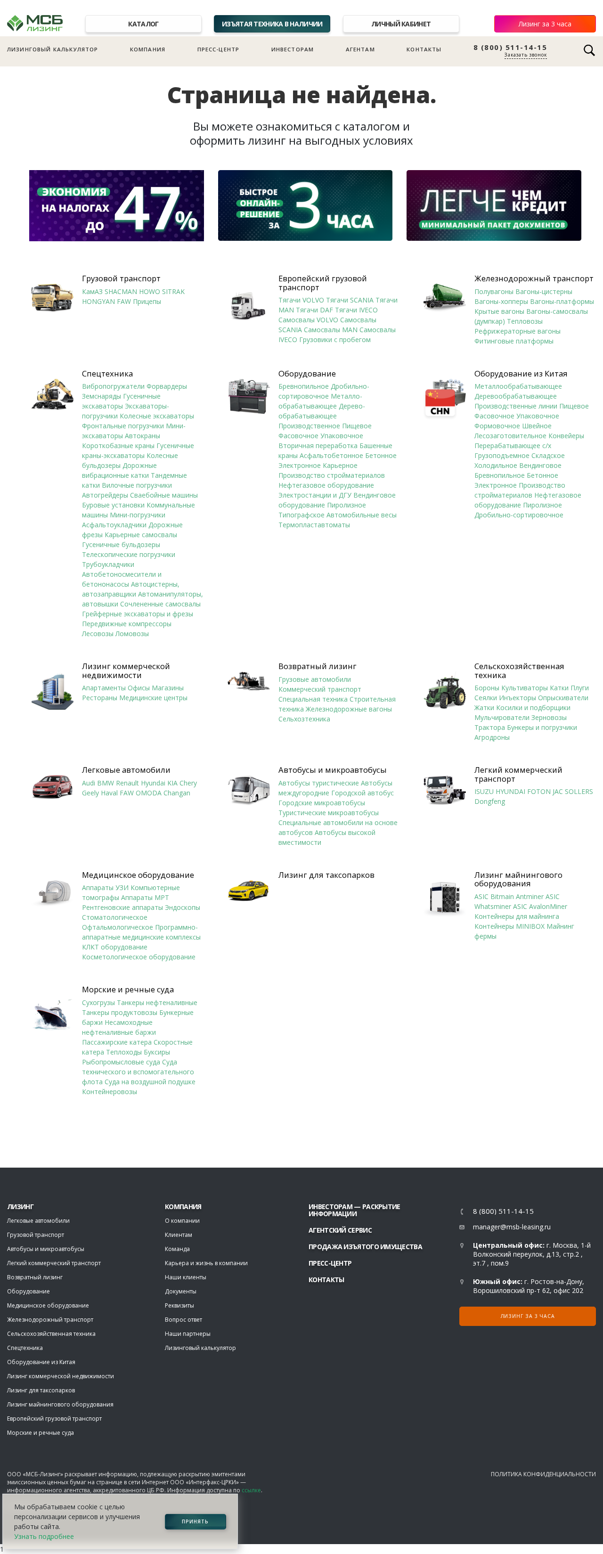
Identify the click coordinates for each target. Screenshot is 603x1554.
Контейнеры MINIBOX (509, 926)
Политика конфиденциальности (543, 1474)
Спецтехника (107, 373)
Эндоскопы (182, 907)
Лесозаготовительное (510, 435)
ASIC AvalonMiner (540, 906)
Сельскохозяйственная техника (519, 670)
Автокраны (142, 435)
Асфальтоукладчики (114, 524)
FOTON (539, 791)
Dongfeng (489, 801)
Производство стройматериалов (331, 475)
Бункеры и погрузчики (542, 727)
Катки (559, 687)
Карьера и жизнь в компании (206, 1263)
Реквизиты (179, 1305)
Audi (88, 782)
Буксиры (157, 1051)
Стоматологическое (114, 917)
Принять (195, 1521)
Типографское (301, 514)
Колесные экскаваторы (157, 415)
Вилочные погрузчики (137, 485)
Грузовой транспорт (121, 278)
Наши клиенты (185, 1277)
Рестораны (99, 697)
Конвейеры (566, 435)
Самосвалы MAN (331, 329)
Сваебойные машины (164, 495)
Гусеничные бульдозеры (121, 544)
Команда (177, 1249)
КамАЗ (92, 291)
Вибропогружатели (113, 386)
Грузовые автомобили (314, 679)
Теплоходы (124, 1051)
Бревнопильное (303, 386)
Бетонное (381, 455)
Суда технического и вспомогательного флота (138, 1071)
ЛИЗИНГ (20, 1206)
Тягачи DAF (314, 309)
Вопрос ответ (183, 1320)
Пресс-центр (218, 49)
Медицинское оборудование (138, 875)
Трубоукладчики (108, 564)
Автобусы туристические (318, 782)
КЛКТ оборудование (114, 946)
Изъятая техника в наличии (272, 23)
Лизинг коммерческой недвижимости (126, 670)
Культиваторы (524, 687)
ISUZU (484, 791)
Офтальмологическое (117, 927)
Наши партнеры (188, 1334)
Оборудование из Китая (521, 373)
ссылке (251, 1490)
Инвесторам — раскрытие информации (354, 1210)
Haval (109, 792)
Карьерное (340, 465)
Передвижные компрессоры (126, 623)
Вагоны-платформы (562, 301)
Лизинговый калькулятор (52, 49)
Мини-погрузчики (137, 514)
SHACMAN (121, 291)
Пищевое (357, 425)
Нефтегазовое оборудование (326, 485)
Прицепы (147, 301)
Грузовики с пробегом (335, 339)
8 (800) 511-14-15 (510, 47)
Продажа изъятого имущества (365, 1246)
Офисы (139, 687)
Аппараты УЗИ (105, 887)
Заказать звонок (526, 54)
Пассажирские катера (117, 1042)
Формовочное (497, 425)
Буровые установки (113, 504)
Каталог (143, 23)
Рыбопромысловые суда (121, 1061)
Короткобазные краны (118, 445)
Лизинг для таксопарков (326, 875)
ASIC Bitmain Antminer (509, 896)
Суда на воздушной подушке (150, 1081)
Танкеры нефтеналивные (157, 1002)
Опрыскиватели (563, 697)
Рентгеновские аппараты (122, 907)
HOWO (149, 291)
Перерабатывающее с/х (512, 445)
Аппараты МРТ (145, 897)
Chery (188, 782)
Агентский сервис (340, 1230)
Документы (180, 1291)
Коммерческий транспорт (319, 689)
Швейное (537, 425)
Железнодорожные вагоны (349, 708)
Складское (548, 455)
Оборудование (307, 373)
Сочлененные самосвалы (160, 603)
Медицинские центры (153, 697)
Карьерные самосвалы (141, 534)
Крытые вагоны (499, 311)
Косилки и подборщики (533, 707)
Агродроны (492, 737)
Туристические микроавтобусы (328, 812)
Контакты (424, 49)
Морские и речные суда (128, 989)
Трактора (489, 727)
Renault (127, 782)
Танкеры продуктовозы (119, 1012)
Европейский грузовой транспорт (322, 283)
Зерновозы (549, 717)
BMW (105, 782)
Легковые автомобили (126, 770)
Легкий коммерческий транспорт (518, 774)
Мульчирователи (502, 717)
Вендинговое (540, 465)
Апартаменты (104, 687)
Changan (176, 792)
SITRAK (173, 291)
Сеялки (485, 697)
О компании (182, 1221)
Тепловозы (525, 321)
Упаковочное (341, 435)
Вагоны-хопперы (501, 301)
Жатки (484, 707)
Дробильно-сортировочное (518, 514)
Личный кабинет (401, 23)
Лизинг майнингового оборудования (518, 879)
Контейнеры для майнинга (516, 916)
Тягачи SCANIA (350, 299)
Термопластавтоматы (314, 524)
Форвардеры (167, 386)
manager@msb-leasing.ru (512, 1226)
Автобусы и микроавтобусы (332, 770)
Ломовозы (132, 633)
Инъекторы (517, 697)
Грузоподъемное (502, 455)
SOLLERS (579, 791)
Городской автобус (362, 792)
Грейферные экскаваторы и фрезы (137, 613)
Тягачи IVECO (356, 309)
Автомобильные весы (361, 514)
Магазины (168, 687)
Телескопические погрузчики (128, 554)
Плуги (579, 687)
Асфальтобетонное (331, 455)
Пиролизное (346, 504)
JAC (558, 791)
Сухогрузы (98, 1002)
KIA (172, 782)
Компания (147, 49)
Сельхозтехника (304, 718)
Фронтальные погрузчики (123, 425)
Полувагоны (493, 291)
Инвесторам (292, 49)
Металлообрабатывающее (518, 386)
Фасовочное (298, 435)
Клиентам (178, 1235)
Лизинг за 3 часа (545, 23)
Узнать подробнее (44, 1536)
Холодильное (495, 465)
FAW (124, 301)
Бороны (486, 687)
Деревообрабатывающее (515, 396)
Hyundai (153, 782)
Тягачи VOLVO (301, 299)
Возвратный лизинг (317, 666)
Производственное (309, 425)
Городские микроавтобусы (321, 802)
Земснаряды (101, 396)
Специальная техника (313, 699)
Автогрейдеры (105, 495)
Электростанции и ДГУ (314, 495)
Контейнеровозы (109, 1091)
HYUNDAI (510, 791)
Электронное (299, 465)
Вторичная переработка (318, 445)
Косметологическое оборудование (139, 956)
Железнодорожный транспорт (534, 278)
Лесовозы (98, 633)
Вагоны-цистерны (543, 291)
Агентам (360, 49)
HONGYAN (98, 301)
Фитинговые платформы (514, 340)
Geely (90, 792)
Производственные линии (515, 405)
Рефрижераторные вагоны (517, 331)
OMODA (149, 792)
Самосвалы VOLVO (308, 319)
